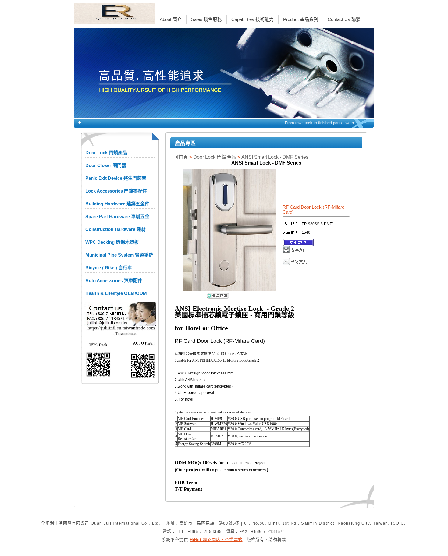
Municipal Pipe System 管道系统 (119, 254)
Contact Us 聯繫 (344, 19)
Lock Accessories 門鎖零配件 (116, 190)
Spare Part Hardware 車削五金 (117, 216)
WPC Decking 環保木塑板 (112, 242)
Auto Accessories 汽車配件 (113, 280)
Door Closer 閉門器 (105, 165)
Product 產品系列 (300, 19)
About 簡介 (171, 19)
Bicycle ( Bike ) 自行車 (108, 267)
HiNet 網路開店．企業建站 (216, 539)
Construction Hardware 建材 (115, 229)
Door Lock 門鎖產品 (106, 152)
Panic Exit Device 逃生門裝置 (115, 178)
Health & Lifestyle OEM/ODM (116, 293)
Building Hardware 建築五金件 (117, 203)
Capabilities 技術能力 (252, 19)
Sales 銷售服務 (206, 19)
